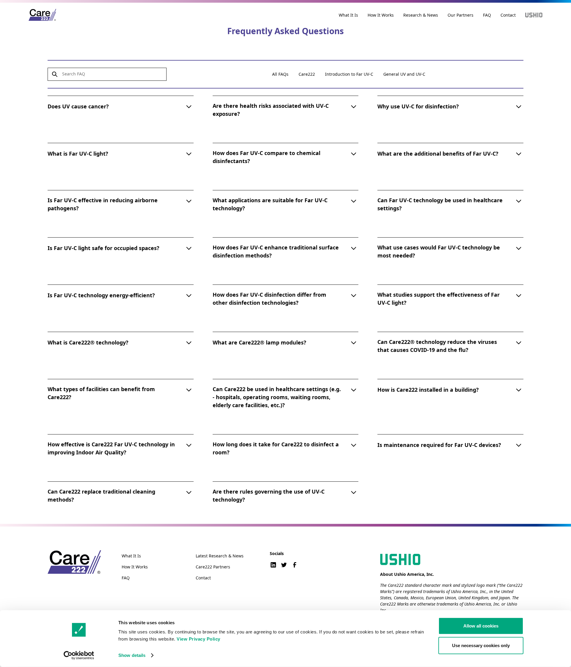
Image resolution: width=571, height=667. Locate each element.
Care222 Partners (213, 567)
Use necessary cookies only (481, 645)
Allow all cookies (480, 625)
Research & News (420, 15)
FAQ (487, 15)
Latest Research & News (220, 556)
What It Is (348, 15)
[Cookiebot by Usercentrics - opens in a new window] (79, 655)
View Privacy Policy (198, 638)
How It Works (381, 15)
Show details (131, 655)
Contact (508, 15)
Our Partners (460, 15)
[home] (42, 15)
